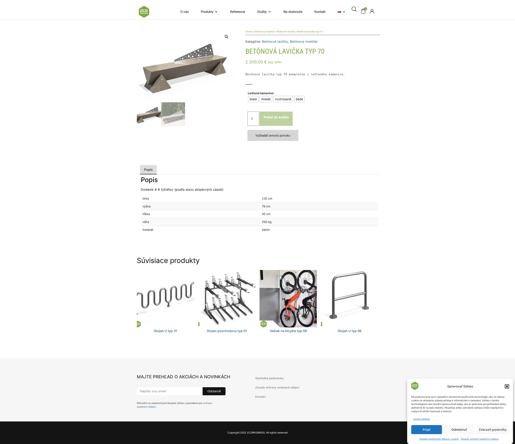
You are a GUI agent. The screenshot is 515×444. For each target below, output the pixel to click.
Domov (249, 31)
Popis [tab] (148, 170)
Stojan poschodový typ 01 (227, 331)
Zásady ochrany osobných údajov (480, 438)
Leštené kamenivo (261, 93)
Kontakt (260, 396)
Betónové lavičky (286, 31)
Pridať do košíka (276, 117)
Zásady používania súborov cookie (439, 438)
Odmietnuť (459, 430)
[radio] (253, 99)
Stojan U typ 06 (350, 331)
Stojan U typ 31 (165, 331)
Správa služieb (421, 418)
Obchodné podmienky (269, 378)
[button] (507, 386)
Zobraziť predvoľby (493, 430)
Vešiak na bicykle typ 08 (288, 331)
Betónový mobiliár (265, 31)
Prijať (427, 430)
